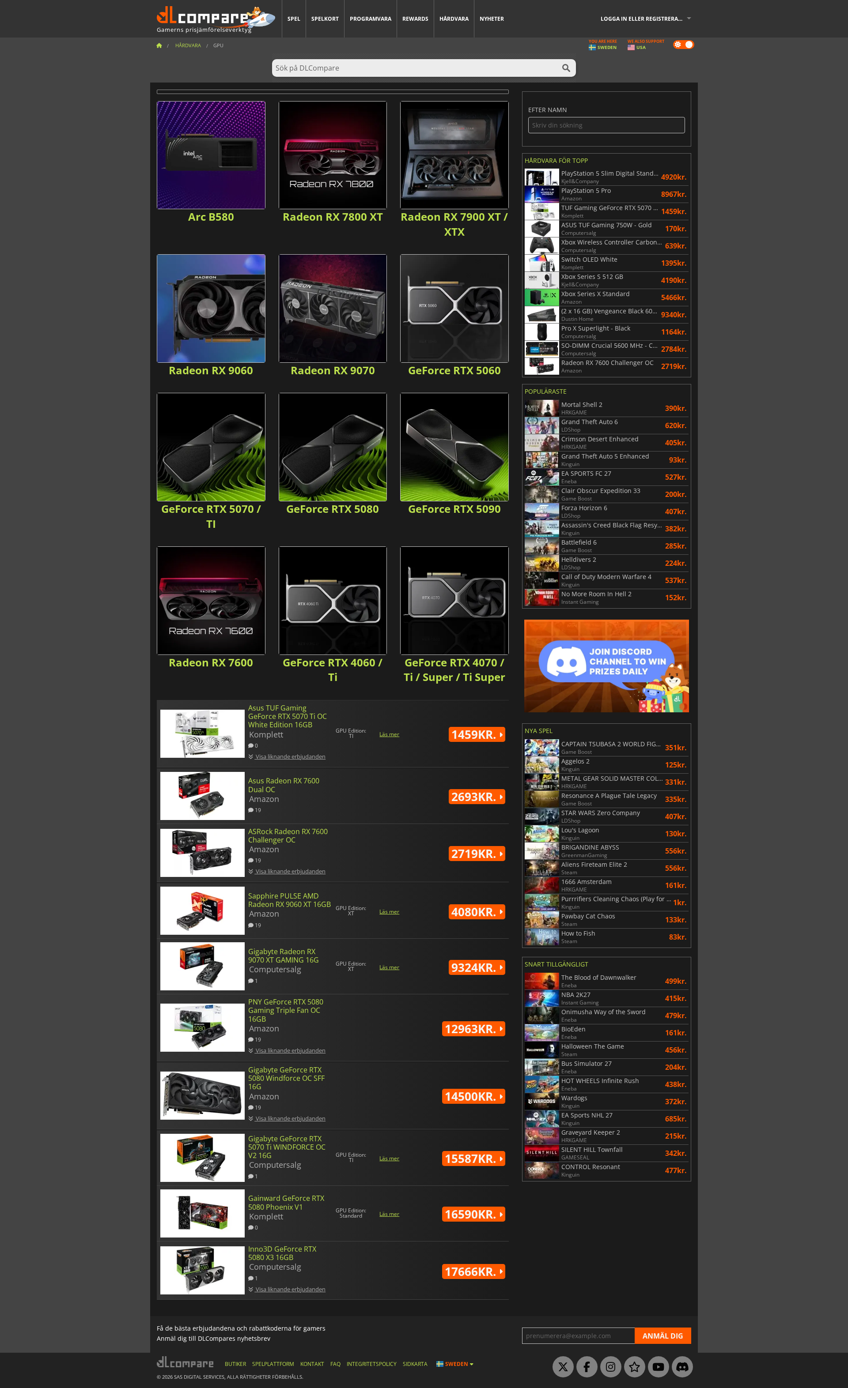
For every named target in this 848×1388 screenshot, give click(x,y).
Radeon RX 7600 (211, 662)
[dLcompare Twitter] (561, 1367)
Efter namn (547, 110)
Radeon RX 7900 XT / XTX (454, 224)
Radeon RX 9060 (211, 370)
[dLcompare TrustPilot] (632, 1367)
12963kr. (472, 1028)
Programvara (370, 19)
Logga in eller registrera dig (645, 19)
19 (257, 809)
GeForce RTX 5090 (454, 508)
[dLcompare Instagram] (609, 1367)
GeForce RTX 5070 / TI (211, 516)
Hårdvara (454, 19)
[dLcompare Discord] (680, 1367)
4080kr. (475, 911)
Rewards (415, 19)
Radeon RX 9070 (333, 370)
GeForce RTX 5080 (332, 508)
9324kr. (475, 967)
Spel (294, 19)
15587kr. (472, 1158)
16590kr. (472, 1214)
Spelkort (325, 19)
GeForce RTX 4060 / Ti (332, 670)
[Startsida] (159, 45)
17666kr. (472, 1271)
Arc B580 (211, 216)
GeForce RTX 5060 (454, 370)
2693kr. (475, 796)
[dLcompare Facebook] (585, 1367)
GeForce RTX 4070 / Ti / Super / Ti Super (454, 670)
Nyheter (492, 19)
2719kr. (475, 853)
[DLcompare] (186, 1361)
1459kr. (475, 734)
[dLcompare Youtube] (656, 1367)
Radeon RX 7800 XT (333, 216)
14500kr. (472, 1096)
